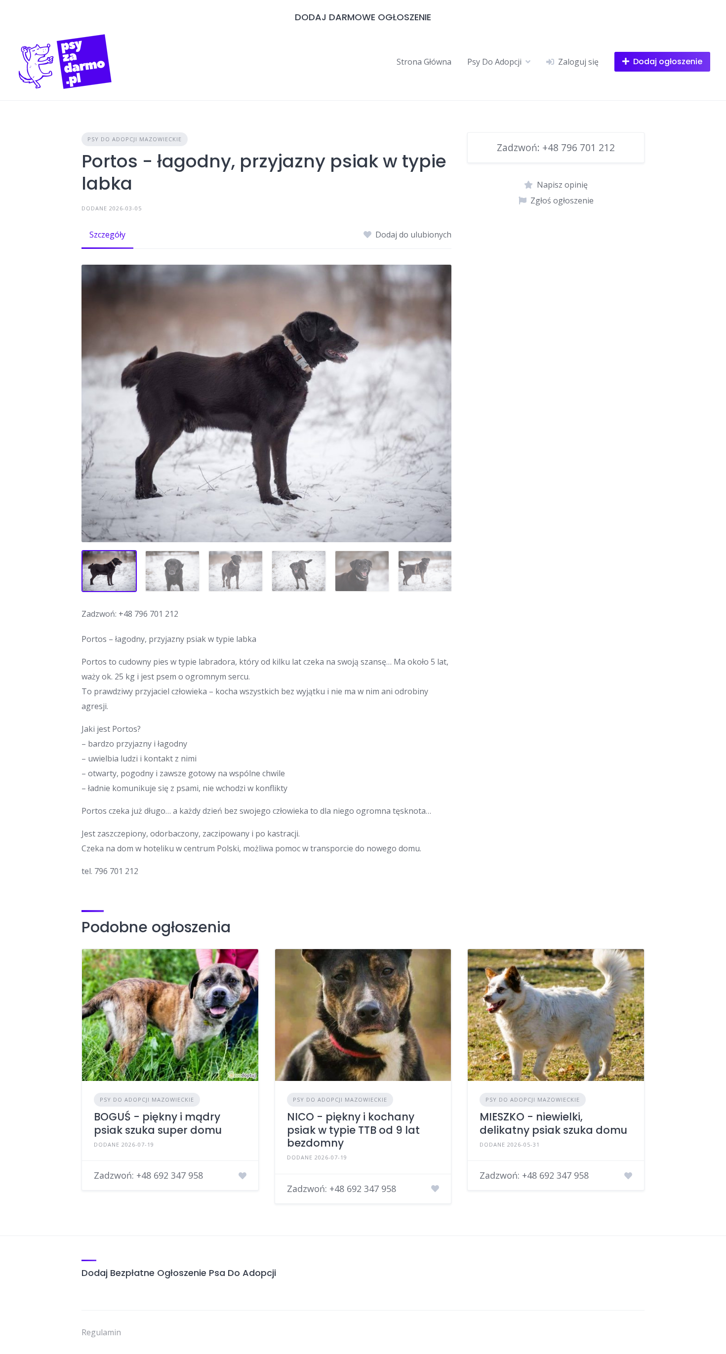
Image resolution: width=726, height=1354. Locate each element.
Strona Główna (424, 61)
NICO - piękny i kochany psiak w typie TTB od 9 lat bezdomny (353, 1130)
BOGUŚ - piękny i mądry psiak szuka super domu (158, 1123)
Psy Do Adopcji (494, 61)
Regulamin (101, 1332)
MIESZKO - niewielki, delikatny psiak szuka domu (553, 1123)
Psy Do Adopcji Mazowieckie (134, 139)
